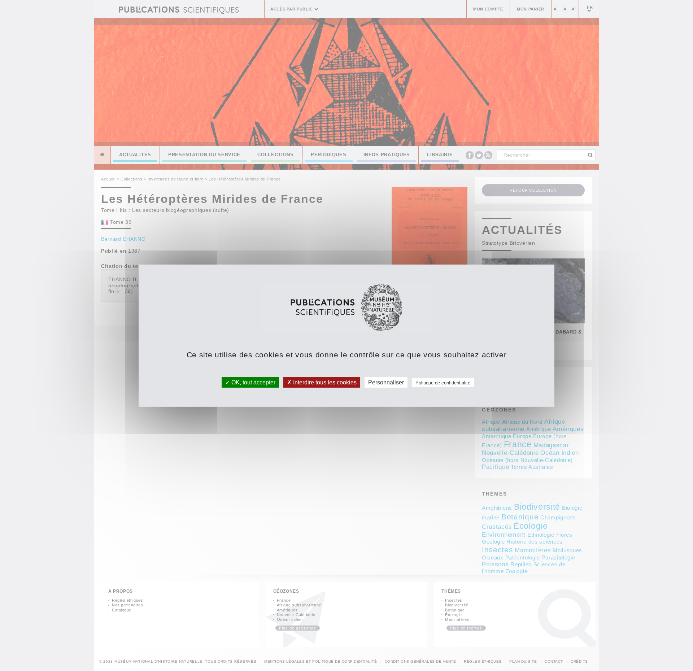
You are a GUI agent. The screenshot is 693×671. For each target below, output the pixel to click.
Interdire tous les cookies (324, 382)
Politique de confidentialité (442, 382)
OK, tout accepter (252, 382)
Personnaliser (386, 382)
